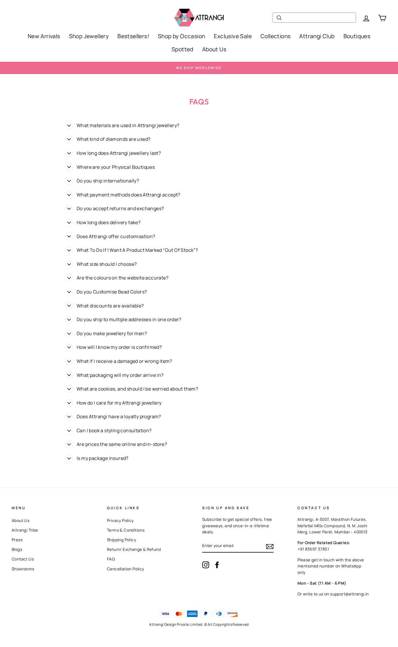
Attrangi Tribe (25, 530)
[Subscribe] (270, 546)
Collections (275, 36)
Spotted (182, 49)
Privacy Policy (120, 520)
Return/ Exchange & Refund (134, 549)
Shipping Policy (121, 539)
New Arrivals (44, 36)
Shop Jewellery (89, 36)
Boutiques (357, 36)
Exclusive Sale (233, 36)
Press (17, 539)
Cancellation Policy (125, 569)
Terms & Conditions (126, 530)
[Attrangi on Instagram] (205, 564)
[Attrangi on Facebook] (217, 564)
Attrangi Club (316, 36)
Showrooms (23, 569)
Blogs (17, 549)
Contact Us (23, 559)
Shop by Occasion (181, 36)
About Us (214, 49)
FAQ (111, 559)
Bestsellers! (133, 36)
